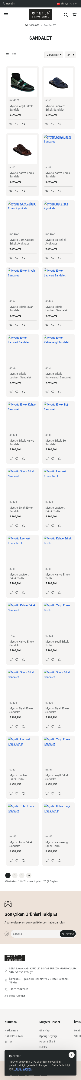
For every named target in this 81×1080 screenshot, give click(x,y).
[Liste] (14, 55)
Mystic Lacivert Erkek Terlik (55, 509)
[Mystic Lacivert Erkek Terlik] (58, 483)
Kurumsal (11, 1022)
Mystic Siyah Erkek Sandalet (21, 509)
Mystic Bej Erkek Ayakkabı (55, 241)
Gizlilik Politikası (23, 1068)
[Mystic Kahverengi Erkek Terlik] (58, 818)
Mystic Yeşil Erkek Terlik (57, 643)
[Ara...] (66, 14)
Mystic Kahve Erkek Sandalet (21, 174)
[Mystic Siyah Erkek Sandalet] (22, 483)
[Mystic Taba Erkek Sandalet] (22, 818)
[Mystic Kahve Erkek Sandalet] (22, 149)
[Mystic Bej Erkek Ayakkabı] (58, 216)
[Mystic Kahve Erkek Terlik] (58, 550)
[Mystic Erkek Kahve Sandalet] (22, 416)
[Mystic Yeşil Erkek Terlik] (58, 617)
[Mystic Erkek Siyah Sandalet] (22, 282)
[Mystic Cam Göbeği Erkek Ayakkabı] (22, 216)
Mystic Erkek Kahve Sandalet (21, 442)
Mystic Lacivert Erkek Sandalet (55, 108)
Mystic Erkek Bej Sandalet (55, 442)
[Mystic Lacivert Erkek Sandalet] (58, 82)
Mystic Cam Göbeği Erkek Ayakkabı (21, 241)
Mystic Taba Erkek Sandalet (21, 844)
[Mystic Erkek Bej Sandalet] (58, 416)
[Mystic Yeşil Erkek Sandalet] (22, 82)
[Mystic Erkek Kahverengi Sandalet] (58, 349)
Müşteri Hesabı (49, 1022)
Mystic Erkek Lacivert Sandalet (56, 308)
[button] (11, 124)
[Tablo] (8, 55)
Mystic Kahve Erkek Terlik (57, 576)
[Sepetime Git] (75, 14)
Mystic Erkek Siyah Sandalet (21, 308)
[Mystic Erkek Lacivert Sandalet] (58, 282)
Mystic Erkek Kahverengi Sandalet (58, 375)
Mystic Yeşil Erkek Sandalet (21, 108)
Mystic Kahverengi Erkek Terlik (56, 844)
